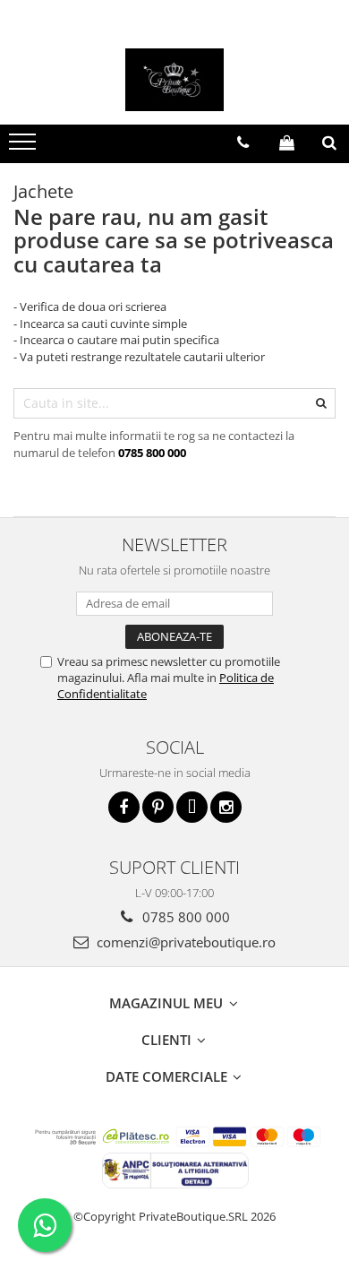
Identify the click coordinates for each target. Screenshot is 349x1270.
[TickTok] (192, 807)
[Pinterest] (158, 807)
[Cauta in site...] (329, 142)
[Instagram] (226, 807)
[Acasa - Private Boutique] (174, 79)
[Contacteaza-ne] (243, 142)
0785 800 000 (184, 917)
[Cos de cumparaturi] (287, 142)
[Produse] (24, 147)
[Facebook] (124, 807)
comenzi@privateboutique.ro (184, 942)
